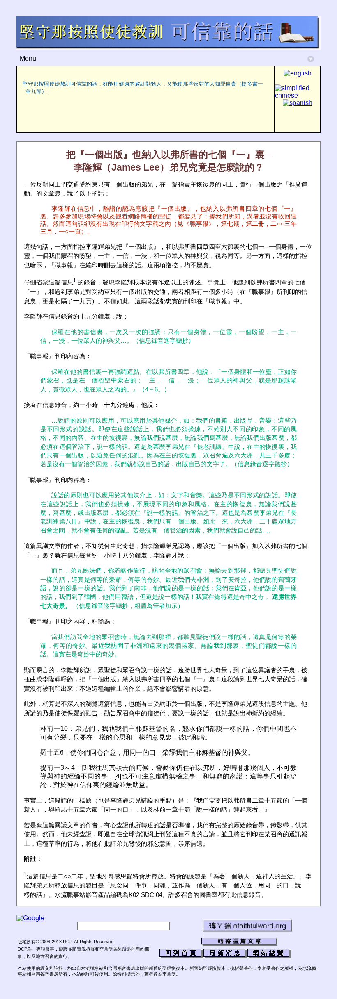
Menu (166, 58)
